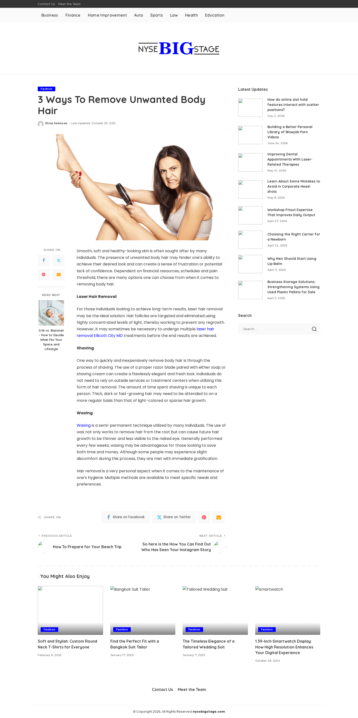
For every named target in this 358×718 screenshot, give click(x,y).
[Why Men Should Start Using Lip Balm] (250, 264)
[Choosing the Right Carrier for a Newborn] (250, 240)
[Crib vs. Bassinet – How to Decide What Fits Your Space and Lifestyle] (51, 313)
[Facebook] (43, 260)
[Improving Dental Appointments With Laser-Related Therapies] (250, 162)
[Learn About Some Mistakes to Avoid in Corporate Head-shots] (250, 189)
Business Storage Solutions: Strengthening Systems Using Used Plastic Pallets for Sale (293, 287)
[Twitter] (59, 260)
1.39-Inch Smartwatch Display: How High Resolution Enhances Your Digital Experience (284, 647)
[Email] (59, 275)
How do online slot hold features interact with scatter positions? (293, 104)
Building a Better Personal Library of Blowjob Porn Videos (289, 132)
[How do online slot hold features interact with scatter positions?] (250, 108)
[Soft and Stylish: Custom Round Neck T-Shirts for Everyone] (70, 610)
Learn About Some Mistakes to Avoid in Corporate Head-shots (293, 186)
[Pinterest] (43, 275)
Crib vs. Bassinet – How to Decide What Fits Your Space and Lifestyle (51, 339)
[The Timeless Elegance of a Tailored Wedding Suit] (215, 610)
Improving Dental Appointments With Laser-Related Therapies (289, 159)
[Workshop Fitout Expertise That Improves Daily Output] (250, 215)
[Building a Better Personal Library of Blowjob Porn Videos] (250, 135)
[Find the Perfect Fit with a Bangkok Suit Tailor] (143, 610)
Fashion (46, 89)
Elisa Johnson (56, 123)
